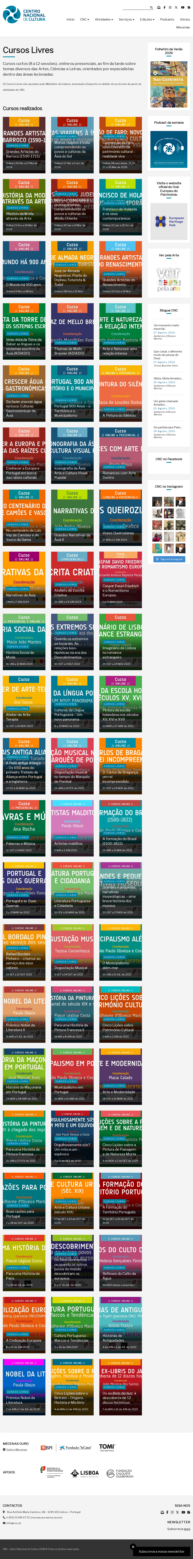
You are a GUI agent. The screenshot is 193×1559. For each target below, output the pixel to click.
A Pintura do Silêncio (119, 415)
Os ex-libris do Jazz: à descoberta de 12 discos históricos (119, 1398)
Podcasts (167, 19)
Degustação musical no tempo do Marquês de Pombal (72, 777)
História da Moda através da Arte (20, 216)
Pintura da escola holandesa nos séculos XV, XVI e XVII (121, 715)
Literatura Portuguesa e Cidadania (72, 903)
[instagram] (170, 7)
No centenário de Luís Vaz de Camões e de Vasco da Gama (23, 535)
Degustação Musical (70, 968)
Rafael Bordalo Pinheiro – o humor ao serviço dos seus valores (23, 961)
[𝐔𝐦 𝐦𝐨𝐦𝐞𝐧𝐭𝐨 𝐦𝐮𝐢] (157, 502)
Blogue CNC (169, 310)
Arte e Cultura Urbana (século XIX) (72, 1209)
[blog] (189, 7)
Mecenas (183, 27)
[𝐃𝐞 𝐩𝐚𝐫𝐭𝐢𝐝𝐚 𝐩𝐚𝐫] (180, 513)
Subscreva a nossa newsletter (162, 1551)
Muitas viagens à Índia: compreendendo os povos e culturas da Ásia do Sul (72, 149)
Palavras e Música (20, 843)
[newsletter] (159, 7)
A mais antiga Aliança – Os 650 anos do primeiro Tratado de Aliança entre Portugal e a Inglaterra (24, 772)
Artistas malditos (68, 843)
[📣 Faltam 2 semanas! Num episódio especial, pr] (180, 548)
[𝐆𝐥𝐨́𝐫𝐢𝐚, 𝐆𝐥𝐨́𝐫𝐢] (169, 502)
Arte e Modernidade (119, 1092)
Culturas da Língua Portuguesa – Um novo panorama (69, 715)
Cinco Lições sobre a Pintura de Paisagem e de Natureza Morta (119, 1149)
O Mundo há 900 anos (23, 284)
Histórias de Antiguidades (113, 1338)
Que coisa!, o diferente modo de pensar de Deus (168, 355)
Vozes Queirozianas (118, 533)
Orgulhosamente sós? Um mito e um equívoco (72, 1149)
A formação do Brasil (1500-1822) (119, 841)
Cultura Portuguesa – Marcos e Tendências (71, 1338)
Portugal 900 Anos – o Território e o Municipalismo (72, 411)
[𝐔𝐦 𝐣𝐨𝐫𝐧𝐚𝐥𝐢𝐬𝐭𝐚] (169, 525)
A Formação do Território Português (119, 1209)
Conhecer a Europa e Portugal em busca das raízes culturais (22, 473)
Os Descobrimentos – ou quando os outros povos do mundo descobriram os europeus (72, 1269)
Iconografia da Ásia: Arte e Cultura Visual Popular (70, 473)
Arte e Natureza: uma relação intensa (120, 351)
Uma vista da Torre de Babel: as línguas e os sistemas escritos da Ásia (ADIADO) (24, 346)
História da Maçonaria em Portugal (23, 1089)
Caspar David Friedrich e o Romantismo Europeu (121, 590)
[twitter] (176, 7)
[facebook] (165, 7)
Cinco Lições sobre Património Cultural (118, 1027)
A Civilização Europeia (23, 1340)
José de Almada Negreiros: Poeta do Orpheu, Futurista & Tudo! (70, 278)
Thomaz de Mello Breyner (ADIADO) (69, 351)
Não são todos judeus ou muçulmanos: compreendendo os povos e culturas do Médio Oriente (71, 209)
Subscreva (178, 1529)
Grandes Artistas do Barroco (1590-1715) (23, 153)
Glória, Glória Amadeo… (168, 378)
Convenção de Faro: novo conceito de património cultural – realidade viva (119, 149)
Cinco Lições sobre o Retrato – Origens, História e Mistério (71, 1398)
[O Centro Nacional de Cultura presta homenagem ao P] (157, 513)
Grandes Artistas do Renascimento (119, 282)
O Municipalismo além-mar (116, 965)
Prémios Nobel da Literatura (20, 1400)
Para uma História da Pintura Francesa (23, 1151)
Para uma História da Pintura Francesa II (71, 1027)
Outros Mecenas (16, 1449)
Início (70, 19)
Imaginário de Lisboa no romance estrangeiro (119, 652)
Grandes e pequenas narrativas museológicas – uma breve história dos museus (119, 896)
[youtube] (183, 7)
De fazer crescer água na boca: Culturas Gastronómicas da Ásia (24, 409)
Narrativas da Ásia (20, 595)
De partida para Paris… (168, 427)
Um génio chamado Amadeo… (166, 403)
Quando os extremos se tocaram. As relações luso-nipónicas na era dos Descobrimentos (71, 648)
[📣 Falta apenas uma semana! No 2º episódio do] (180, 502)
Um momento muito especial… (166, 327)
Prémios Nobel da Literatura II (20, 1027)
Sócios (185, 19)
